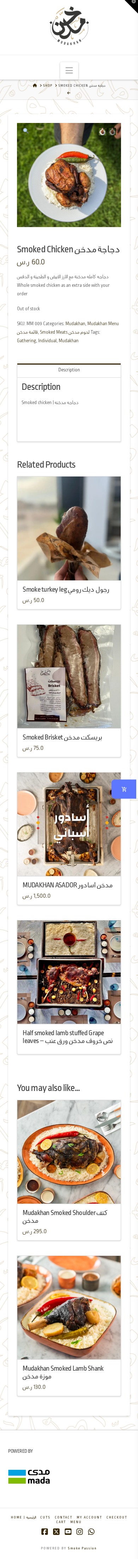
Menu (76, 1522)
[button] (69, 71)
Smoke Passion (82, 1548)
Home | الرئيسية (23, 1518)
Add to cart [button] (72, 716)
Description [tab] (69, 370)
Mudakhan (75, 324)
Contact (64, 1518)
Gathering (26, 341)
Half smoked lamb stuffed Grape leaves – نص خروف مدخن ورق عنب (68, 1037)
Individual (47, 341)
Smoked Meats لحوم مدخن (65, 332)
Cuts (45, 1518)
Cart (61, 1522)
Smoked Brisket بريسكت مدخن (62, 737)
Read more (69, 568)
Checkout (117, 1518)
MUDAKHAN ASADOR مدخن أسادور (68, 885)
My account (89, 1518)
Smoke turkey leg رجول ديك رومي (66, 589)
